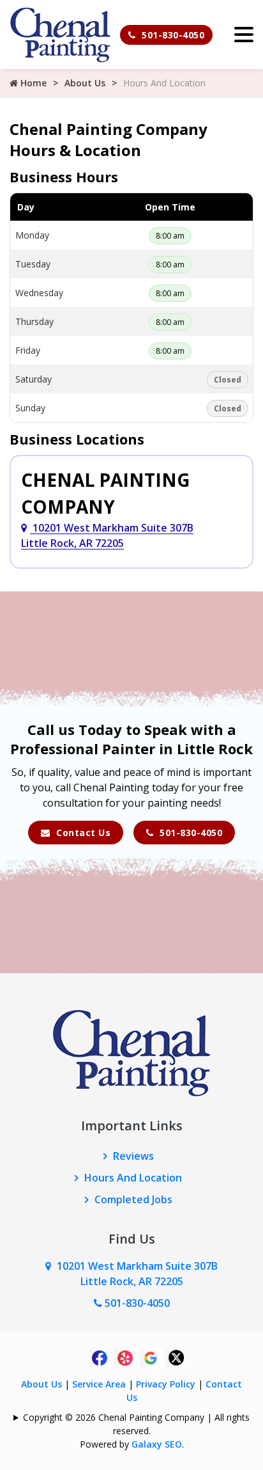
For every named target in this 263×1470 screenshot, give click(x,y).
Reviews (133, 1156)
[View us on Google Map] (51, 1266)
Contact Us (82, 832)
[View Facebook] (99, 1356)
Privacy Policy (165, 1384)
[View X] (176, 1356)
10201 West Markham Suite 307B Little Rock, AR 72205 (107, 535)
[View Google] (150, 1356)
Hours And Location (133, 1178)
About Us (84, 83)
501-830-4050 (172, 35)
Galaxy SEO (157, 1444)
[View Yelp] (125, 1356)
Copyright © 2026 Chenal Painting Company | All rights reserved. (136, 1424)
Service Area (99, 1384)
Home (32, 83)
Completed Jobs (133, 1199)
